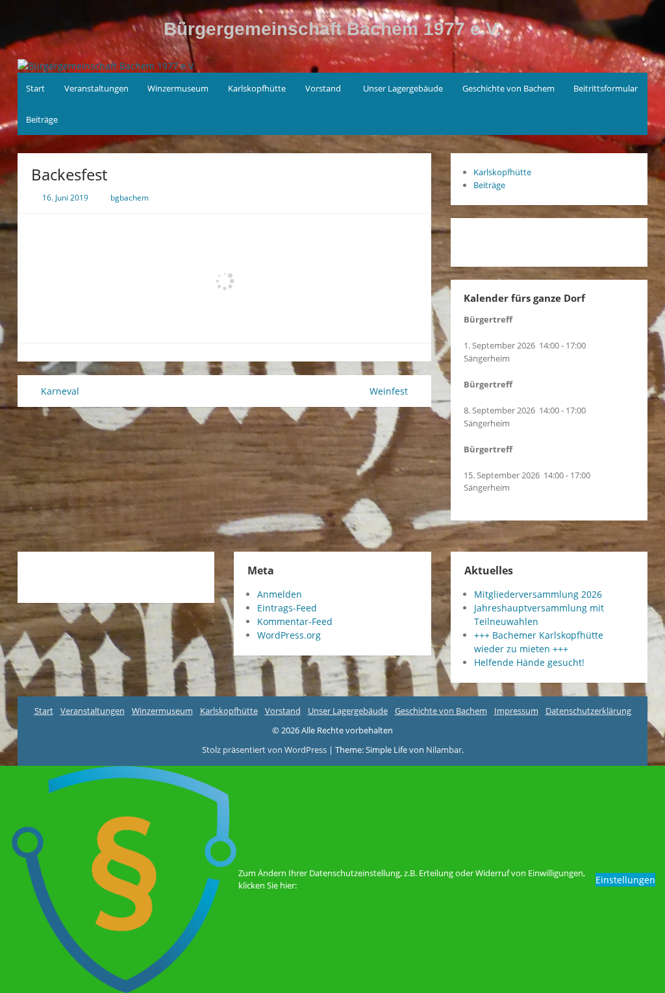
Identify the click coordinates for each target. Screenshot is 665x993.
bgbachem (129, 197)
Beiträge (42, 119)
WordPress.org (289, 635)
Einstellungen (625, 880)
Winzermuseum (177, 88)
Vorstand (323, 88)
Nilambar (444, 749)
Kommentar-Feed (294, 621)
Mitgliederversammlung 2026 (538, 594)
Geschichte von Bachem (508, 88)
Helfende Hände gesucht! (529, 662)
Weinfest (390, 391)
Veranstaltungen (96, 88)
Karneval (58, 391)
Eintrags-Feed (287, 608)
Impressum (516, 711)
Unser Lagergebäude (403, 88)
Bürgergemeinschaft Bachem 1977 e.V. (332, 29)
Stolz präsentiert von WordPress (265, 749)
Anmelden (279, 594)
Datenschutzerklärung (588, 711)
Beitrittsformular (605, 88)
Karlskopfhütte (257, 88)
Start (35, 88)
